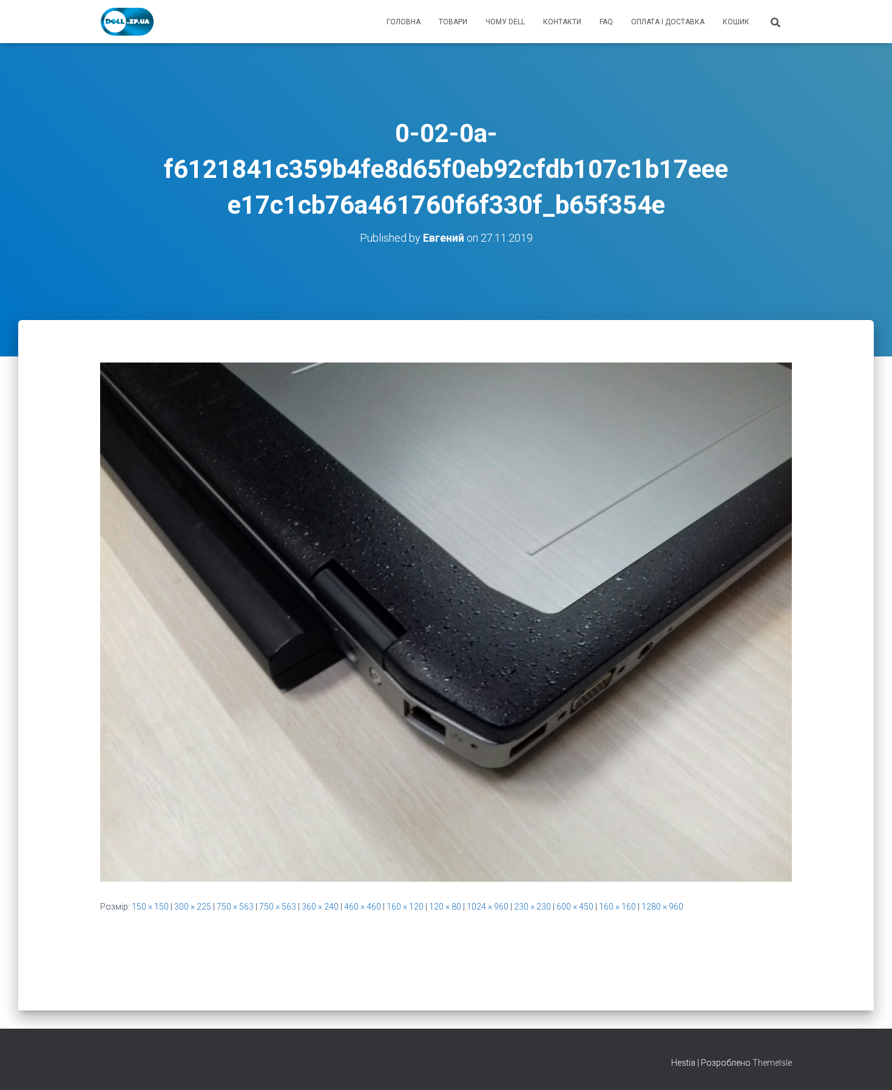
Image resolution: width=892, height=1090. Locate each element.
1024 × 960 (488, 906)
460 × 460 (362, 906)
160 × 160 (617, 906)
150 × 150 (150, 906)
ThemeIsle (772, 1063)
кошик (736, 22)
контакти (562, 22)
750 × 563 (235, 906)
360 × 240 (320, 906)
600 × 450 (574, 906)
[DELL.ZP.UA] (127, 22)
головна (404, 22)
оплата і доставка (667, 22)
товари (453, 22)
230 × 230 (532, 906)
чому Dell (505, 22)
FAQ (606, 22)
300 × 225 (192, 906)
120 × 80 (445, 906)
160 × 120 (405, 906)
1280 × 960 (662, 906)
